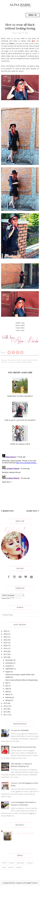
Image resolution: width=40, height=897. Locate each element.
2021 (5, 643)
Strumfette (8, 831)
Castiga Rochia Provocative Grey (23, 747)
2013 (5, 709)
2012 (5, 712)
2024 (5, 634)
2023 (5, 637)
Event (4, 863)
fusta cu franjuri (23, 360)
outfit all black (8, 362)
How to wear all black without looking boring (21, 680)
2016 (5, 657)
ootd (3, 867)
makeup (30, 863)
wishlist (18, 867)
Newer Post (8, 511)
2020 (5, 645)
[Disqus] (20, 481)
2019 (5, 648)
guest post (20, 863)
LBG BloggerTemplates (30, 883)
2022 (5, 640)
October (8, 666)
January (8, 700)
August (7, 672)
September (9, 669)
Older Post (31, 511)
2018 (5, 651)
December (9, 660)
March (7, 694)
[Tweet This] (9, 352)
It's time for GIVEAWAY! (20, 730)
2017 (5, 654)
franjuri (11, 360)
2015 (5, 703)
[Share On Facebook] (13, 352)
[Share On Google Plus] (17, 352)
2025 (5, 631)
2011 (5, 715)
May (7, 689)
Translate (18, 598)
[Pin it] (22, 352)
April (7, 691)
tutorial (10, 867)
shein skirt (27, 362)
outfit (35, 360)
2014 (5, 706)
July (6, 683)
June (7, 686)
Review (11, 863)
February (8, 697)
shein (18, 362)
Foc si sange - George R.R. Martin (23, 833)
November (9, 663)
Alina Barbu (12, 883)
